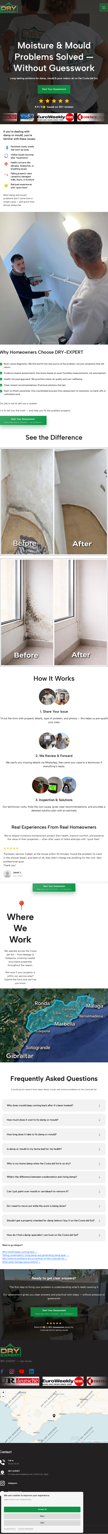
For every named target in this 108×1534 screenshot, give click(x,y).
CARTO (105, 1442)
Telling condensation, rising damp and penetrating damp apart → (35, 1255)
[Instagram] (13, 1371)
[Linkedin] (33, 1371)
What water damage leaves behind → (21, 1262)
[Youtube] (23, 1371)
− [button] (3, 1396)
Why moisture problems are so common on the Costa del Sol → (34, 1258)
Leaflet (76, 1442)
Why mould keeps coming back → (19, 1252)
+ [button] (3, 1392)
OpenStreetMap (86, 1442)
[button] (54, 1416)
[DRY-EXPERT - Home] (9, 7)
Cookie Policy (10, 1529)
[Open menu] (103, 7)
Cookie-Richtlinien (25, 1529)
